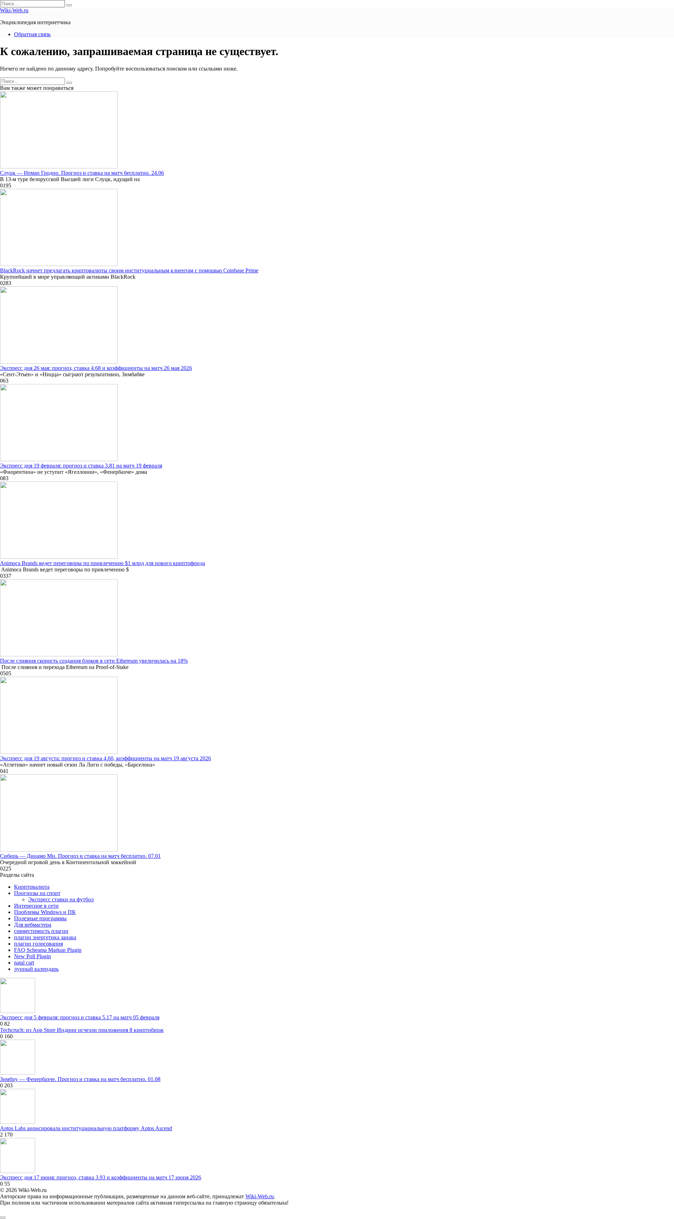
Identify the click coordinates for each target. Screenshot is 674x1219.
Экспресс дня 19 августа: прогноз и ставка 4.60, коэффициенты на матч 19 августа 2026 (105, 758)
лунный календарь (36, 969)
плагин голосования (38, 944)
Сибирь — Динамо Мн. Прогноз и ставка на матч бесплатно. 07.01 (80, 856)
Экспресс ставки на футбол (61, 899)
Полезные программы (40, 918)
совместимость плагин (41, 931)
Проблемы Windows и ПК (45, 912)
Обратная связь (32, 34)
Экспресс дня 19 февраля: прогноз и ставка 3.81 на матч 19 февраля (81, 466)
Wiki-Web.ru (14, 10)
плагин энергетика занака (45, 937)
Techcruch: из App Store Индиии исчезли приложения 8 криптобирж (82, 1030)
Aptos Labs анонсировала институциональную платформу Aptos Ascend (86, 1128)
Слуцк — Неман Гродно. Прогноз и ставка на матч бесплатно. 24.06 (82, 173)
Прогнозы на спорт (37, 893)
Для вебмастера (32, 925)
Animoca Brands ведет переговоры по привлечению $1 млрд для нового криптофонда (102, 563)
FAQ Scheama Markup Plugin (47, 950)
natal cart (24, 963)
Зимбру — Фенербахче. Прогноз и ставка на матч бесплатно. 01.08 (80, 1079)
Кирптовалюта (31, 887)
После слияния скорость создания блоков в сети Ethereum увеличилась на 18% (94, 661)
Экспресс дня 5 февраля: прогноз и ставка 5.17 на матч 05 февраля (79, 1017)
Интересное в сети (36, 906)
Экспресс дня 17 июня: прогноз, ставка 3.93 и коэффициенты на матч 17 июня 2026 (100, 1177)
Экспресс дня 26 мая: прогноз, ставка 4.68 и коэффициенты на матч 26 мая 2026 (96, 368)
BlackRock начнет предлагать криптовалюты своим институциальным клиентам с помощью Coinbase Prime (129, 270)
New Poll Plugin (32, 956)
